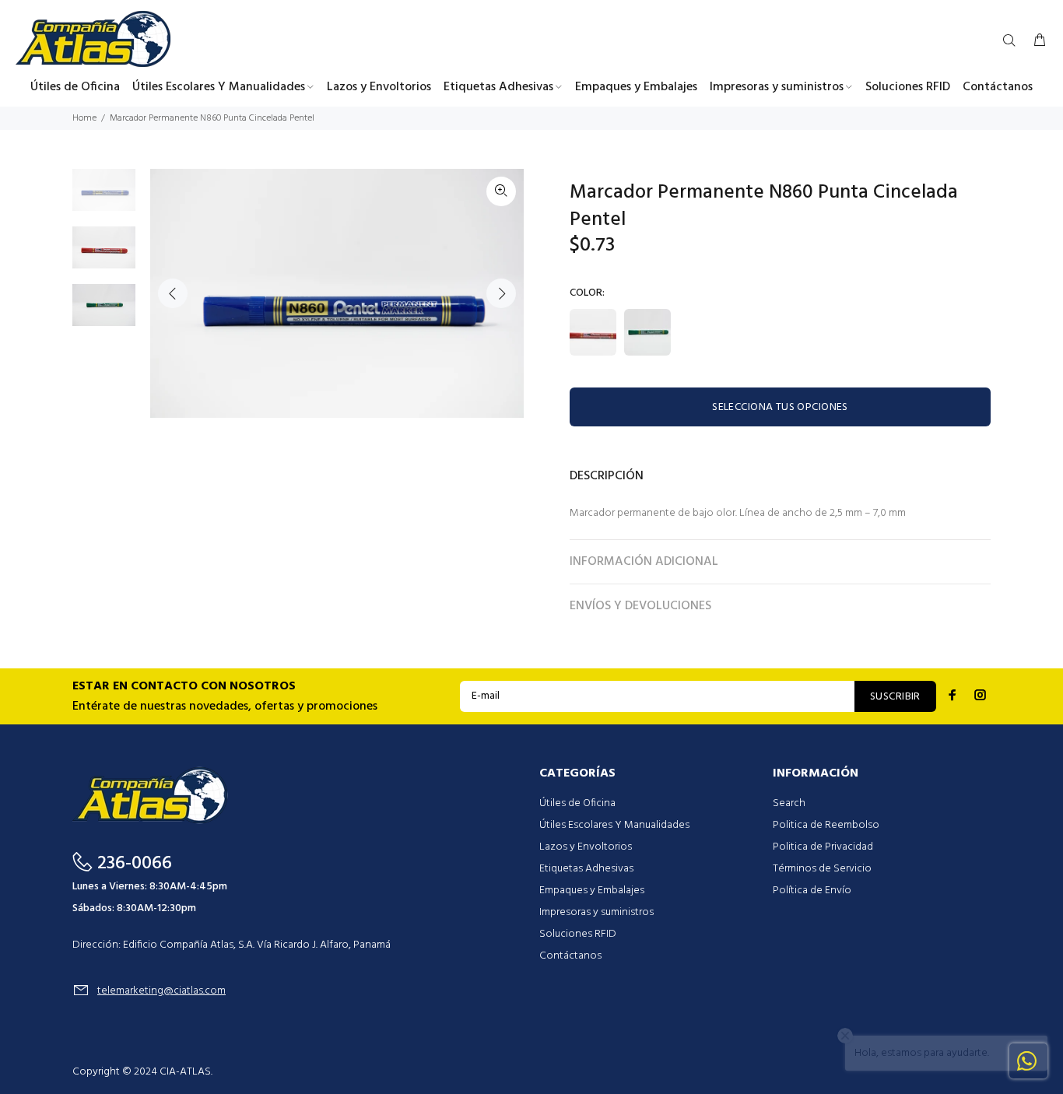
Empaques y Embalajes (591, 890)
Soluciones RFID (577, 934)
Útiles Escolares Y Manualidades (614, 825)
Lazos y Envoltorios (585, 847)
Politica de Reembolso (826, 825)
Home (84, 118)
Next (501, 293)
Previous (173, 293)
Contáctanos (570, 956)
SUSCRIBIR (895, 697)
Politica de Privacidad (823, 847)
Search (789, 803)
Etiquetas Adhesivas (586, 869)
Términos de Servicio (822, 869)
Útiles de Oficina (577, 803)
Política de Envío (812, 890)
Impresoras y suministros (596, 912)
